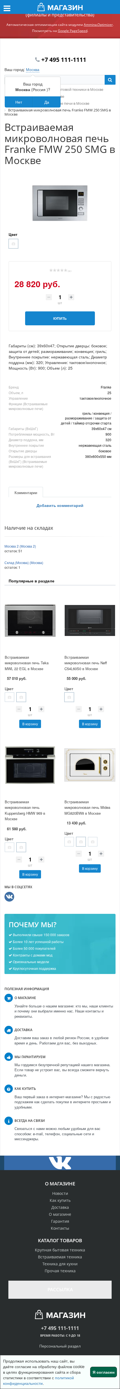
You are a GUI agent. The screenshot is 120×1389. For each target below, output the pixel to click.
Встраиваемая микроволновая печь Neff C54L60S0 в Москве (85, 663)
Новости (60, 1193)
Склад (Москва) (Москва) (23, 562)
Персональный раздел (60, 1346)
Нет (18, 102)
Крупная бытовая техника (60, 1250)
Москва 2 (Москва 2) (20, 546)
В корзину (30, 723)
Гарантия (60, 1221)
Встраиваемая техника (60, 1256)
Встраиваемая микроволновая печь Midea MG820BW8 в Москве (87, 807)
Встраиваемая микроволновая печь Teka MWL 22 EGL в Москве (27, 663)
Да (46, 102)
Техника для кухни (60, 1263)
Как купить (60, 1200)
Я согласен (103, 1372)
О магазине (60, 1214)
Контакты (60, 1228)
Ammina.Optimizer (98, 24)
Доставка (60, 1207)
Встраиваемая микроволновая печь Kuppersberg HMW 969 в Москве (25, 810)
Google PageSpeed (72, 30)
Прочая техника (60, 1270)
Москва (32, 69)
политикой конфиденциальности (38, 1380)
